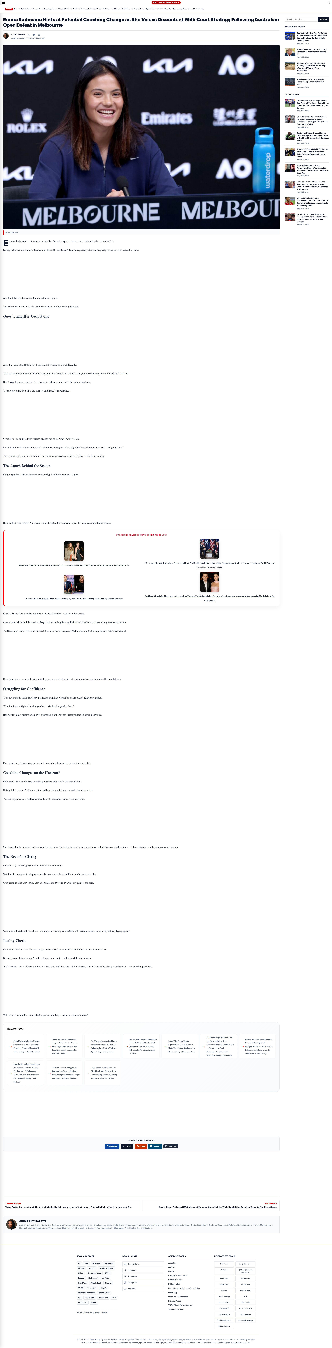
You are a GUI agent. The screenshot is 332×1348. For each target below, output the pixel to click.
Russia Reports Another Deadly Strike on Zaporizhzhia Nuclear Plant (310, 81)
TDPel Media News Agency (166, 3)
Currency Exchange (245, 1320)
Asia (86, 1263)
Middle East (96, 1283)
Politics (75, 9)
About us (172, 1263)
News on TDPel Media (178, 1296)
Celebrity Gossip (106, 1268)
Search (323, 19)
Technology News (180, 9)
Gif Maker (224, 1270)
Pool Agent (91, 1288)
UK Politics (89, 1298)
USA (114, 1298)
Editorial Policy (175, 1280)
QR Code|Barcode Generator (245, 1271)
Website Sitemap (84, 1313)
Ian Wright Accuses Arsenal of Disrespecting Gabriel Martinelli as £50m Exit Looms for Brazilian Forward (312, 218)
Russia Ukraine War (86, 1293)
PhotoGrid (224, 1278)
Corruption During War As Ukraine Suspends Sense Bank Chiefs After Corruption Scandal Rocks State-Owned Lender (312, 37)
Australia (96, 1263)
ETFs (107, 1273)
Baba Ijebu (109, 1263)
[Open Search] (328, 2)
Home (16, 9)
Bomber (224, 1290)
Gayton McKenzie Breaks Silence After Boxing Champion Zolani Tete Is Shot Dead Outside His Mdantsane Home (313, 136)
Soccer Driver (224, 1302)
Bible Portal (245, 1302)
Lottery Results (164, 9)
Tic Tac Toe (245, 1284)
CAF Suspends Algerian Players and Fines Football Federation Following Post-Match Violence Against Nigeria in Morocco (104, 1046)
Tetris (245, 1296)
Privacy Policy (174, 1301)
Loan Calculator (224, 1314)
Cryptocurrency (94, 1273)
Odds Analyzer (224, 1326)
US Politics (103, 1298)
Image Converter (245, 1264)
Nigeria (108, 1283)
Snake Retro (224, 1284)
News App (172, 1292)
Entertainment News (111, 9)
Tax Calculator (245, 1314)
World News (126, 9)
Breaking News (50, 9)
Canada (92, 1268)
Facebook (113, 1146)
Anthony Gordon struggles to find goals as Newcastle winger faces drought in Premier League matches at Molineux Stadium (66, 1073)
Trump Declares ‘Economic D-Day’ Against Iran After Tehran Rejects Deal (312, 51)
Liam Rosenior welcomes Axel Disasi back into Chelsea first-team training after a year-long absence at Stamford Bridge (104, 1073)
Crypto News (138, 9)
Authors (172, 1267)
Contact (171, 1271)
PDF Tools (224, 1264)
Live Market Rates (197, 9)
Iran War (105, 1278)
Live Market (224, 1308)
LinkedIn (156, 1146)
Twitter (128, 1146)
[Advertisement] (141, 265)
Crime (80, 1273)
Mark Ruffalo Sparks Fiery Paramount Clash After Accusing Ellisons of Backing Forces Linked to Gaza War (312, 169)
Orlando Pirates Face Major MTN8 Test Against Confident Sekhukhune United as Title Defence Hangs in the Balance (313, 104)
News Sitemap (101, 1313)
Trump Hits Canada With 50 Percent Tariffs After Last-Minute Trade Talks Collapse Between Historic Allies (313, 153)
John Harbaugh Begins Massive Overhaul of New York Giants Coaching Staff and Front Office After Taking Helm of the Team (26, 1046)
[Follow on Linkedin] (39, 34)
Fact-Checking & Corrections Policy (184, 1288)
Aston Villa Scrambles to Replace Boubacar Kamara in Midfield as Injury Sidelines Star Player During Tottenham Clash (181, 1046)
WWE (93, 1302)
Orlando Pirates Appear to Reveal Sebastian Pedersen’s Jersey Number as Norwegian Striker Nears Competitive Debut (312, 120)
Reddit (142, 1146)
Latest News (26, 9)
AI (79, 1263)
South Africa (104, 1293)
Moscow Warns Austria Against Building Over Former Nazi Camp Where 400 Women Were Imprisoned (311, 66)
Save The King (224, 1296)
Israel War (82, 1283)
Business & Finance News (91, 9)
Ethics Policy (174, 1284)
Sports (9, 9)
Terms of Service (175, 1309)
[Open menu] (3, 2)
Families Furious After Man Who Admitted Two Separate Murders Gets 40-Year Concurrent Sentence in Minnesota (312, 185)
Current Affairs (64, 9)
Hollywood (92, 1278)
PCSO (80, 1288)
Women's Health (245, 1308)
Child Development (224, 1320)
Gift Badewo (19, 34)
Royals (104, 1288)
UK (79, 1298)
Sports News (151, 9)
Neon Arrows (245, 1290)
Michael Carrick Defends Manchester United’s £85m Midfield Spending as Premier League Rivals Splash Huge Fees (312, 201)
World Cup (82, 1302)
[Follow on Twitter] (28, 34)
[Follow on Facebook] (34, 34)
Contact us (37, 9)
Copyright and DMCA (177, 1275)
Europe (81, 1278)
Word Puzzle (245, 1278)
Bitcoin (81, 1268)
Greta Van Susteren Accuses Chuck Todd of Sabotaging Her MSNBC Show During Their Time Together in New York (74, 598)
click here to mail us (241, 1343)
